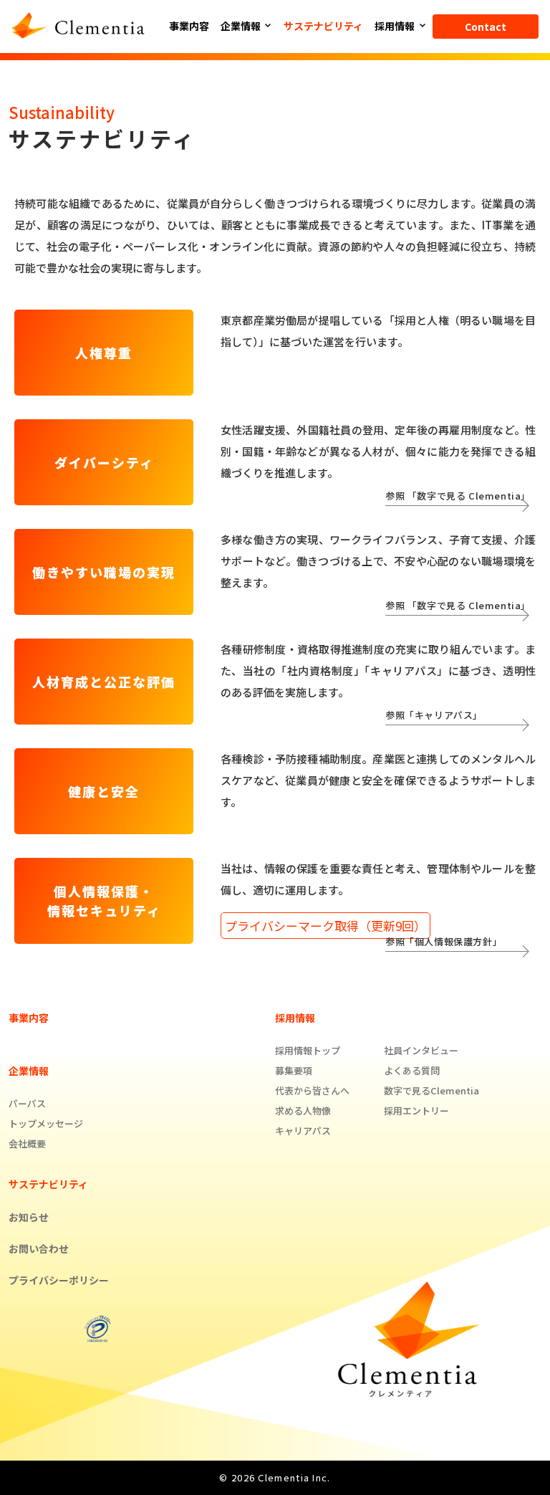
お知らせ (29, 1217)
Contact (485, 26)
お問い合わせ (39, 1248)
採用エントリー (416, 1110)
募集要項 (293, 1070)
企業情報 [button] (242, 26)
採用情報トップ (307, 1050)
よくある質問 (412, 1070)
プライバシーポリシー (59, 1280)
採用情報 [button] (396, 26)
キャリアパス (303, 1130)
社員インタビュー (421, 1050)
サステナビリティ (323, 26)
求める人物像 (303, 1110)
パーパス (27, 1103)
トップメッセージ (46, 1123)
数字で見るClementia (431, 1090)
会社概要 (27, 1143)
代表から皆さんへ (312, 1090)
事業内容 (189, 26)
